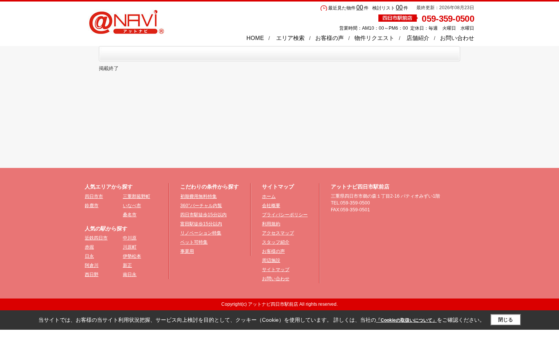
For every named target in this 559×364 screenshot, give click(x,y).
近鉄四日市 (96, 238)
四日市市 (94, 196)
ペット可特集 (194, 242)
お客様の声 (329, 38)
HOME (255, 38)
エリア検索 (290, 38)
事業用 (187, 251)
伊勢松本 (132, 256)
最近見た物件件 (348, 8)
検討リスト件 (390, 8)
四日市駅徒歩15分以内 (203, 214)
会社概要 (271, 205)
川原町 (130, 247)
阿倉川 (91, 265)
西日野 (91, 274)
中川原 (130, 238)
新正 (127, 265)
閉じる (505, 319)
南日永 (130, 274)
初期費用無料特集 (198, 196)
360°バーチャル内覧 (201, 205)
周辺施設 (271, 260)
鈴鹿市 (91, 205)
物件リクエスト (374, 38)
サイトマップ (275, 269)
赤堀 (89, 247)
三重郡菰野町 (136, 196)
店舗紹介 (418, 38)
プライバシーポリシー (285, 214)
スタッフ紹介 (275, 242)
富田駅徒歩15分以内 (201, 224)
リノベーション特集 (200, 233)
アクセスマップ (278, 233)
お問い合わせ (457, 38)
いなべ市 (132, 205)
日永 (89, 256)
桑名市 (130, 214)
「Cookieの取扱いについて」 (406, 320)
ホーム (269, 196)
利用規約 (271, 224)
